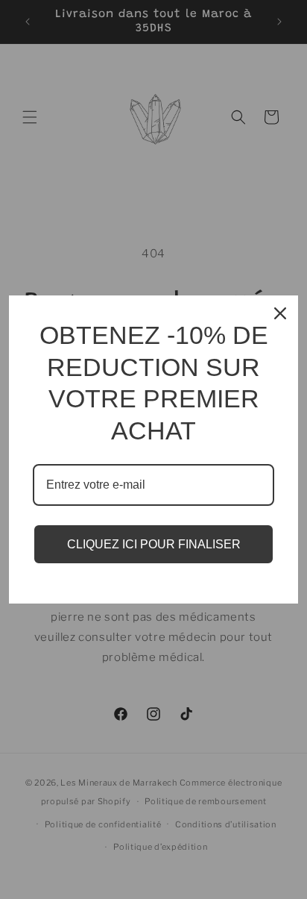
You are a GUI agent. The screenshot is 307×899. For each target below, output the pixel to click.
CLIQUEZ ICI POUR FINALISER (154, 544)
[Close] (280, 313)
